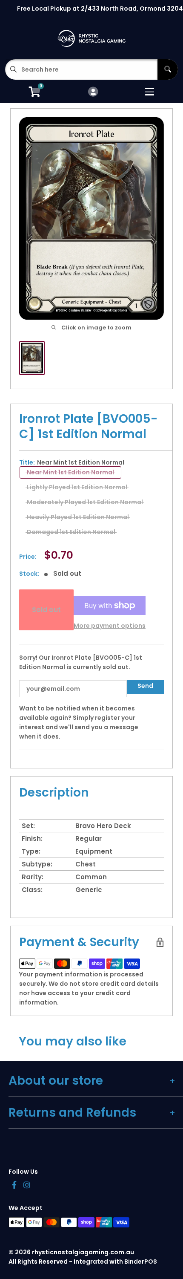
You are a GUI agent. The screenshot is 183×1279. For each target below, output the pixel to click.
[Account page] (93, 92)
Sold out (46, 610)
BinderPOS (140, 1261)
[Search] (167, 69)
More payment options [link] (110, 625)
